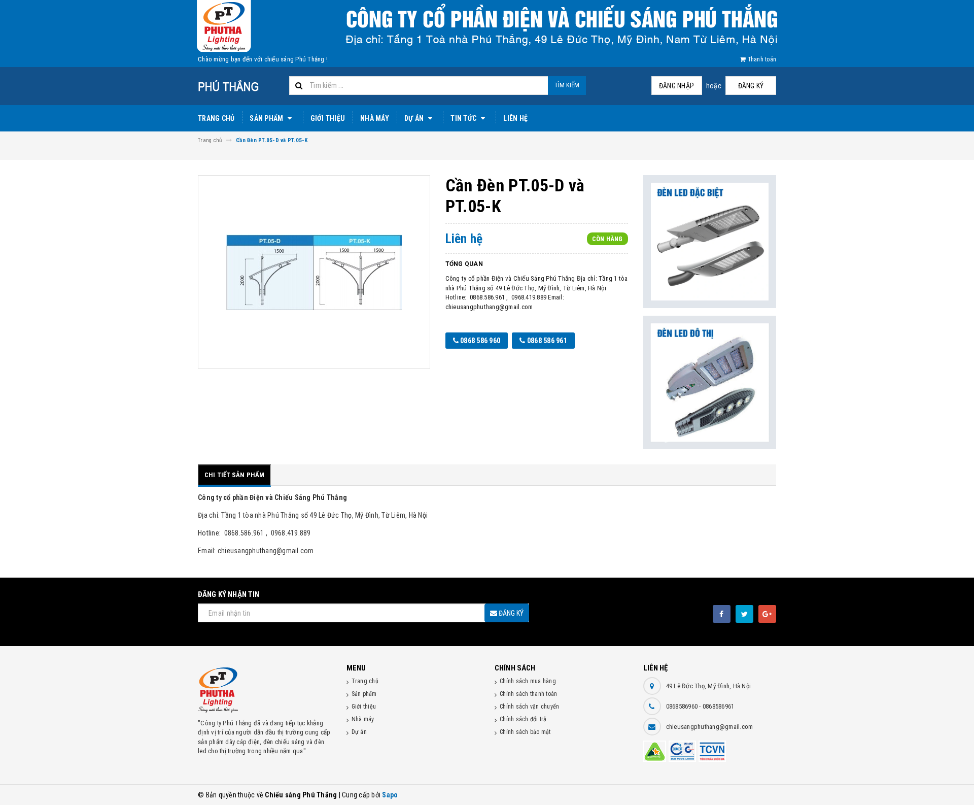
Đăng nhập (676, 86)
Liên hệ (515, 118)
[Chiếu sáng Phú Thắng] (264, 690)
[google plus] (767, 614)
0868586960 (683, 706)
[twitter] (744, 614)
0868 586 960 (479, 341)
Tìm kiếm (566, 85)
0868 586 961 (546, 341)
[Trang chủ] (240, 86)
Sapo (390, 795)
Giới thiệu (327, 118)
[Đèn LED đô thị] (710, 382)
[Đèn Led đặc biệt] (710, 242)
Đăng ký (751, 86)
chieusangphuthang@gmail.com (709, 726)
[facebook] (721, 614)
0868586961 (719, 706)
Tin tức (464, 118)
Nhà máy (374, 118)
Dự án (415, 118)
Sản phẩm (267, 118)
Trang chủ (216, 118)
